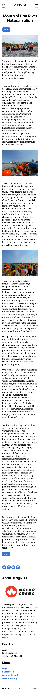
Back (6, 29)
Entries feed (8, 672)
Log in (5, 668)
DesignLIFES (20, 5)
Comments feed (10, 675)
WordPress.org (9, 678)
